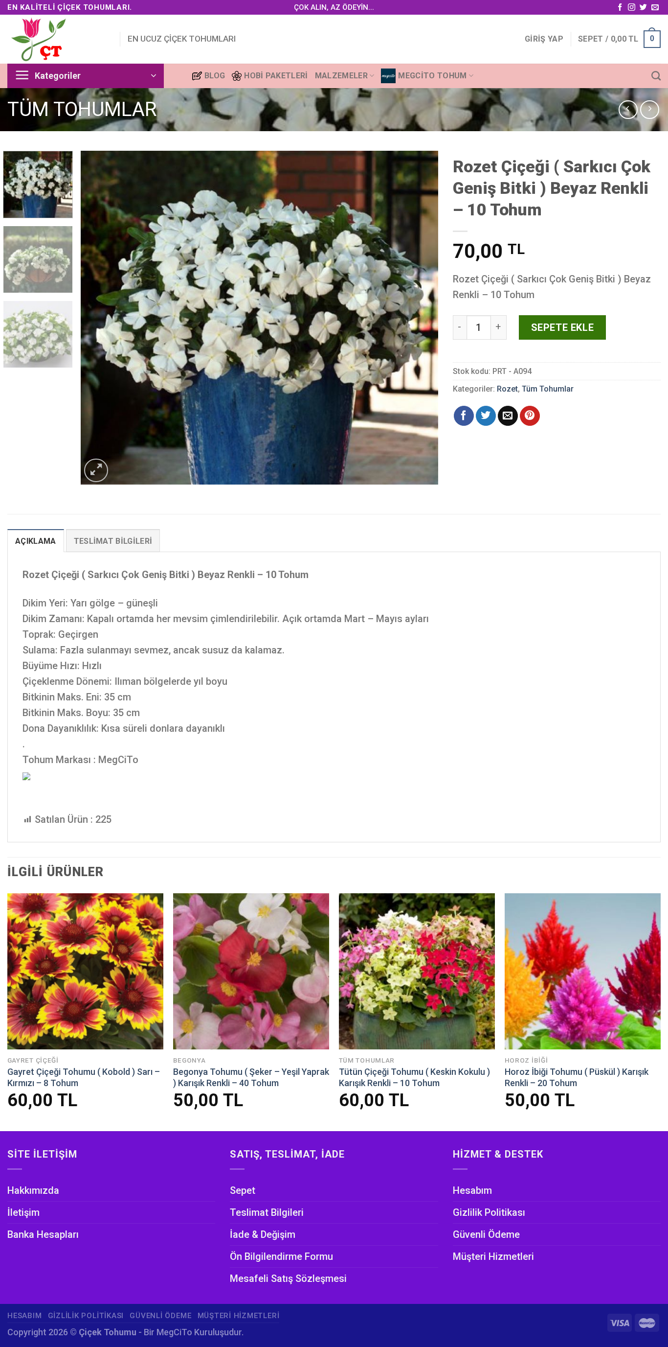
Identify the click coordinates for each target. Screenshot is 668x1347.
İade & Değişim (262, 1234)
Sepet (242, 1190)
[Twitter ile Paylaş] (486, 416)
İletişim (23, 1212)
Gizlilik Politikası (489, 1212)
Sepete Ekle (562, 327)
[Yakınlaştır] (96, 471)
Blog (214, 75)
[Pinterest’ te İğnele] (530, 416)
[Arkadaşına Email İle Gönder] (508, 416)
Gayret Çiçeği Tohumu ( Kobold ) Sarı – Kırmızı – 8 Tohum (83, 1077)
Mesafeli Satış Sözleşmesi (288, 1278)
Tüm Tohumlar (82, 109)
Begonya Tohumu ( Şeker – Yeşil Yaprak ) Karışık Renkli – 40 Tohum (251, 1077)
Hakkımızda (33, 1190)
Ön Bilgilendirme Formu (281, 1256)
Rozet (507, 389)
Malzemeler (341, 75)
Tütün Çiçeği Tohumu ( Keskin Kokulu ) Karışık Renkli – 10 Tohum (414, 1077)
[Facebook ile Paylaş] (464, 416)
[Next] (418, 317)
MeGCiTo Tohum (432, 75)
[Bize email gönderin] (655, 7)
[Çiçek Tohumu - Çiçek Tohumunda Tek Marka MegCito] (56, 39)
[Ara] (656, 75)
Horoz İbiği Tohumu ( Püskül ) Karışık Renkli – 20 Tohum (576, 1077)
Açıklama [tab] (35, 541)
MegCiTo (174, 1332)
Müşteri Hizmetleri (493, 1256)
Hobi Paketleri (276, 75)
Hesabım (472, 1190)
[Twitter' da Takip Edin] (643, 7)
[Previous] (100, 317)
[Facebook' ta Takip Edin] (619, 7)
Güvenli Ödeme (486, 1234)
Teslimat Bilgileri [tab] (113, 541)
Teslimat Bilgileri (267, 1212)
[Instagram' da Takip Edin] (631, 7)
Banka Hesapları (43, 1234)
